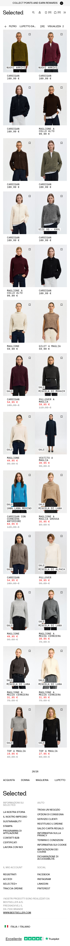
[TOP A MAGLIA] (19, 726)
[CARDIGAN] (19, 51)
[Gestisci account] (39, 12)
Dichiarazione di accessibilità (47, 858)
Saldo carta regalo (50, 829)
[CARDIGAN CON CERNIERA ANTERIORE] (19, 491)
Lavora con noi (13, 847)
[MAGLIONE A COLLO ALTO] (51, 104)
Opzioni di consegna (50, 814)
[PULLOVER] (51, 552)
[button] (19, 51)
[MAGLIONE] (19, 321)
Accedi (7, 879)
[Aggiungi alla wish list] (29, 34)
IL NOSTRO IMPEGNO (15, 817)
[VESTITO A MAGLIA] (51, 433)
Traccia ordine (13, 889)
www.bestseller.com (17, 913)
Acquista (9, 780)
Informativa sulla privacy (49, 834)
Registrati (9, 875)
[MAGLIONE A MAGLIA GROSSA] (51, 491)
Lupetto (60, 780)
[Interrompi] (61, 3)
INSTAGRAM (44, 879)
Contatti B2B (11, 838)
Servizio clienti (47, 819)
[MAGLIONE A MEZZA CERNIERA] (51, 609)
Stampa (7, 826)
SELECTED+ (10, 884)
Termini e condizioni (50, 840)
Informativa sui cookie (52, 845)
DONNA (25, 780)
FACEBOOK (43, 875)
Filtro (13, 26)
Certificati (10, 843)
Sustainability (12, 821)
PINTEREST (43, 889)
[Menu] (64, 12)
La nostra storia (14, 812)
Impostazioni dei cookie (47, 851)
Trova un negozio (48, 810)
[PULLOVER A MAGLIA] (51, 374)
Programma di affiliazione (12, 832)
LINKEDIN (42, 884)
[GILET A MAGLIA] (51, 321)
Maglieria (42, 780)
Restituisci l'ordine (50, 824)
